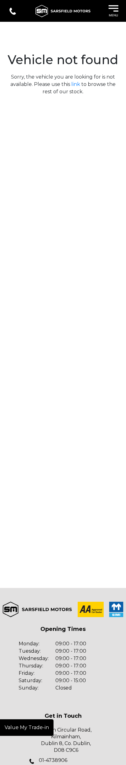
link (75, 84)
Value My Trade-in (27, 727)
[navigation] (113, 12)
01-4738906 (53, 760)
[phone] (12, 12)
